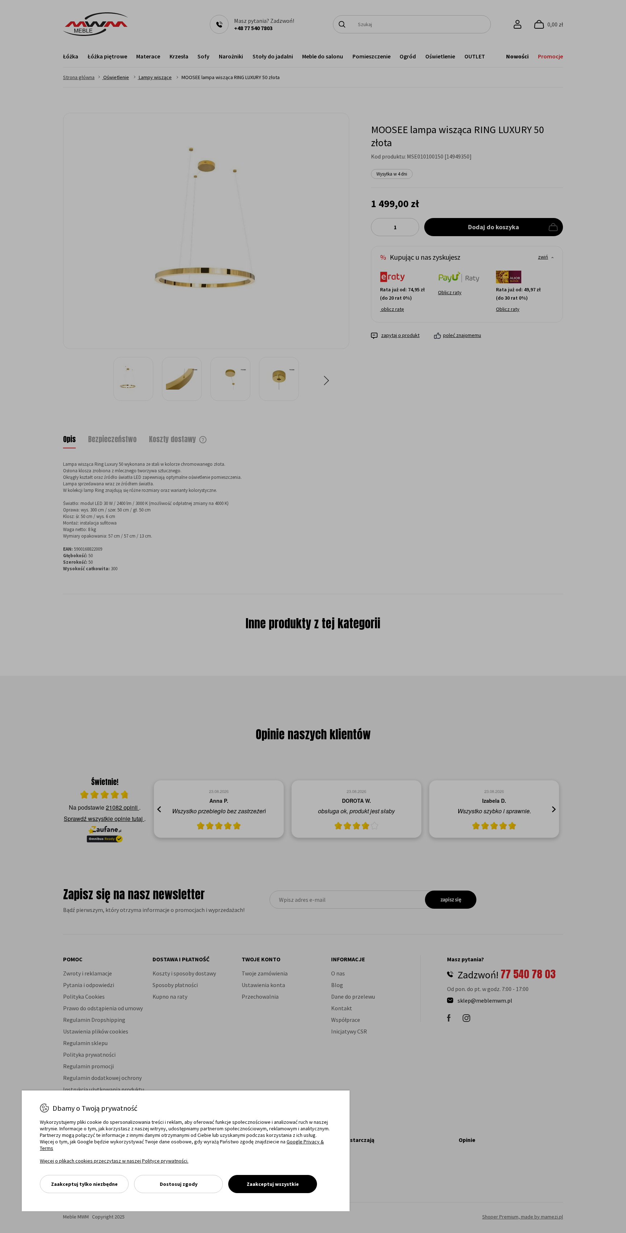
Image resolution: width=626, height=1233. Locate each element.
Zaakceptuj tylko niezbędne (84, 1184)
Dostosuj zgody (178, 1184)
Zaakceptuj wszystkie (273, 1184)
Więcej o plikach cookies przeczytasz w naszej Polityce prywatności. (114, 1161)
